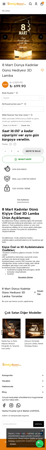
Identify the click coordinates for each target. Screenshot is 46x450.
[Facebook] (4, 405)
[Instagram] (11, 405)
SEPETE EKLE (33, 151)
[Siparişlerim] (36, 3)
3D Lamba (6, 11)
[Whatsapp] (18, 405)
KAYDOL (38, 424)
